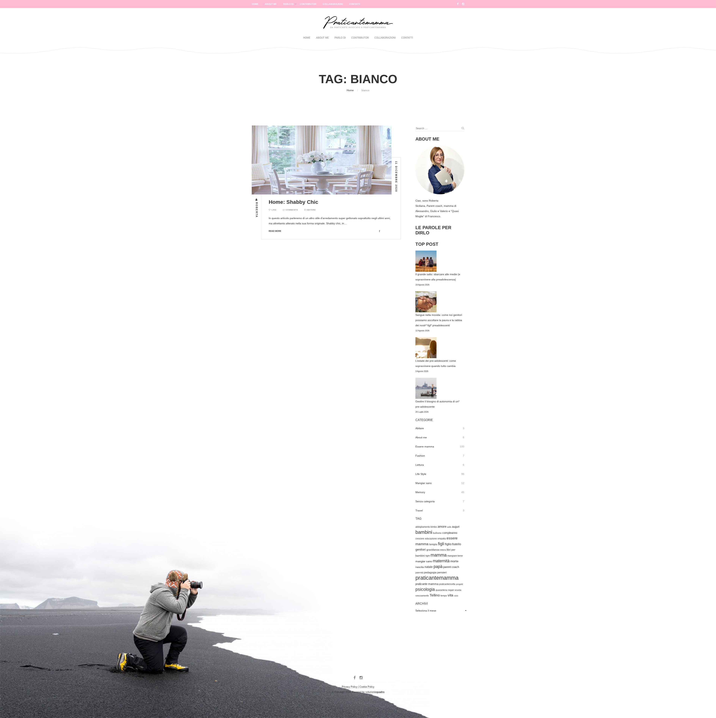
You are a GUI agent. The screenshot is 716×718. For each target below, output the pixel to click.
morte (454, 561)
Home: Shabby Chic (293, 202)
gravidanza (432, 549)
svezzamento (422, 595)
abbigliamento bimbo (426, 527)
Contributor (308, 4)
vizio (456, 596)
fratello (456, 544)
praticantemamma (437, 578)
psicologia (425, 589)
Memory (420, 492)
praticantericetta (447, 584)
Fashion (420, 455)
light (427, 555)
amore (442, 526)
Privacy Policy (349, 686)
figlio (448, 544)
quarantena (441, 590)
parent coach (451, 566)
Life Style (420, 473)
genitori (420, 549)
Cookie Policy (366, 686)
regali (451, 590)
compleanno (449, 532)
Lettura (419, 464)
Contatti (354, 4)
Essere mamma (424, 446)
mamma (439, 554)
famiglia (433, 544)
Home (255, 4)
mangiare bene (455, 555)
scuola (458, 590)
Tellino (435, 595)
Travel (419, 510)
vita (450, 595)
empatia (442, 538)
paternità (419, 572)
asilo (449, 527)
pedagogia (430, 572)
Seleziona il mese (425, 610)
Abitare (311, 210)
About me (421, 437)
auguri (455, 526)
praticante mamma (426, 583)
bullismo (437, 533)
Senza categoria (425, 501)
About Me (271, 4)
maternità (441, 561)
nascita (419, 567)
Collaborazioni (333, 4)
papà (438, 566)
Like (274, 210)
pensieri (442, 572)
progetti (459, 584)
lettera (443, 550)
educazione (431, 538)
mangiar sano (423, 561)
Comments (291, 210)
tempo (444, 595)
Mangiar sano (423, 483)
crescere (419, 538)
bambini (423, 532)
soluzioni (374, 692)
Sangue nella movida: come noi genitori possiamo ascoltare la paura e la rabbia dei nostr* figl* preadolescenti (438, 320)
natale (429, 566)
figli (441, 543)
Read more (275, 231)
